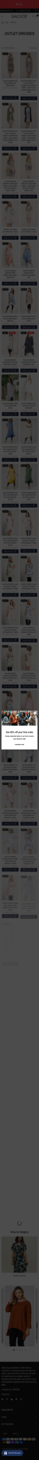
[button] (19, 744)
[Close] (35, 713)
